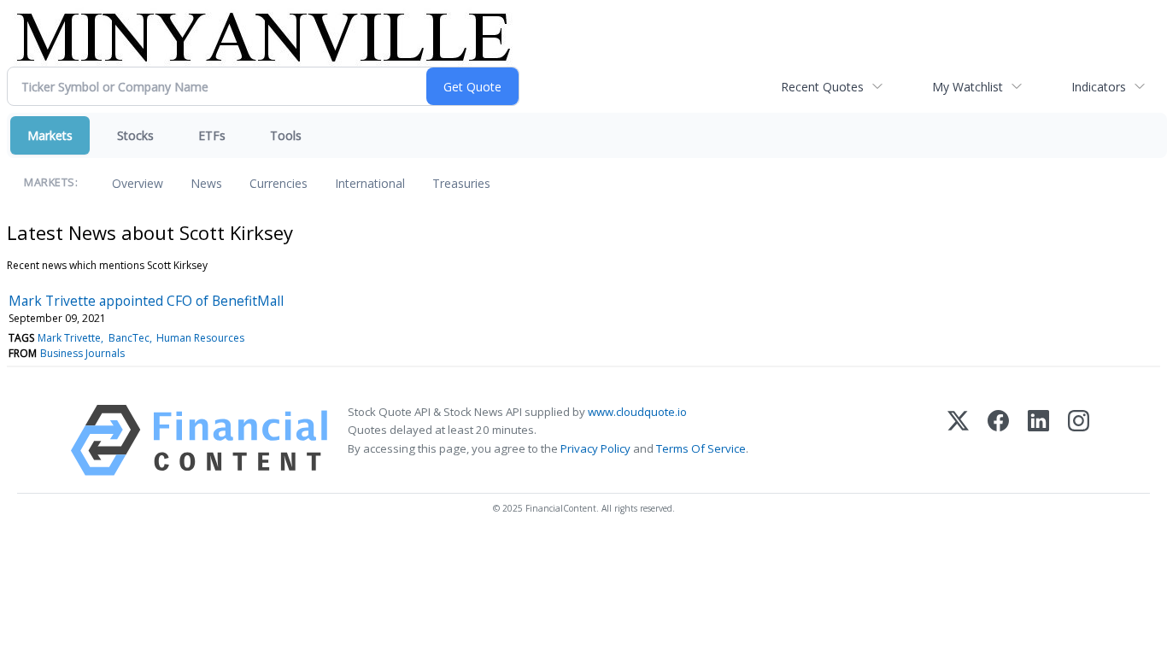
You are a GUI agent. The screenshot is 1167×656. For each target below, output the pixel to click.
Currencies (278, 183)
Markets (50, 135)
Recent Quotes (822, 87)
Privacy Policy (595, 448)
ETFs (212, 135)
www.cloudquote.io (637, 411)
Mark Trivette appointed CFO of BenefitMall (146, 300)
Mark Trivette (69, 338)
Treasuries (461, 183)
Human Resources (200, 338)
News (206, 183)
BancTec (129, 338)
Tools (286, 135)
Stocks (135, 135)
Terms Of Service (701, 448)
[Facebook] (998, 440)
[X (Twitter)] (958, 440)
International (370, 183)
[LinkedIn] (1038, 440)
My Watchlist (967, 87)
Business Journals (82, 353)
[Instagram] (1078, 440)
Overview (137, 183)
